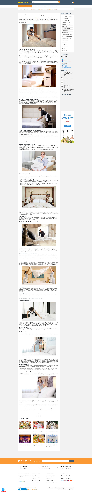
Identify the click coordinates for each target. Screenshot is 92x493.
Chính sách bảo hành (50, 478)
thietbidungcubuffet (45, 409)
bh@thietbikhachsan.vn (67, 67)
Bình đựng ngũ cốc (65, 40)
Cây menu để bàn (65, 30)
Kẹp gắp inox (64, 44)
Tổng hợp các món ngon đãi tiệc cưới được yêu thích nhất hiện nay (25, 432)
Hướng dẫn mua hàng (36, 482)
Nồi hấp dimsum (65, 18)
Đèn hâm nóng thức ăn (66, 28)
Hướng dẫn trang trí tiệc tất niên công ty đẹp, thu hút (38, 431)
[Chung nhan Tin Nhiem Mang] (32, 489)
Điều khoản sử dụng (36, 476)
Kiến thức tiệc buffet (36, 480)
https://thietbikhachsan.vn (31, 487)
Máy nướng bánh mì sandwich (67, 36)
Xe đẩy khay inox (65, 46)
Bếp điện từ (64, 48)
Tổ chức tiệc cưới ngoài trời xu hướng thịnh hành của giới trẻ (52, 431)
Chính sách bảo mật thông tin (52, 482)
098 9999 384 (65, 57)
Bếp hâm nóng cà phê (66, 22)
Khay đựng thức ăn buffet (66, 24)
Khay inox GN (64, 26)
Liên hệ (57, 6)
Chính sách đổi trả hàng (51, 480)
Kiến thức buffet (51, 6)
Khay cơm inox (64, 42)
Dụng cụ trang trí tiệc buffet (67, 34)
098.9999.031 (3, 491)
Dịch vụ (45, 6)
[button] (59, 2)
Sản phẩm (40, 6)
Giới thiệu (35, 6)
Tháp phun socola (65, 32)
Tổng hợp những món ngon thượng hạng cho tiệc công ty (38, 445)
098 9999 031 (65, 64)
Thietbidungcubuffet (50, 20)
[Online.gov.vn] (22, 489)
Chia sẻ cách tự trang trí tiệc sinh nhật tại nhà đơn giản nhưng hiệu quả (51, 446)
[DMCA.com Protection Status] (22, 481)
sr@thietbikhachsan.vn (67, 61)
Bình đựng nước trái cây (66, 20)
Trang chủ (20, 9)
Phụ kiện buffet (64, 50)
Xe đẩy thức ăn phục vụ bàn (66, 38)
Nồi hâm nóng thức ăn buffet (67, 16)
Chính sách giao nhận (50, 476)
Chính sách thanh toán (51, 475)
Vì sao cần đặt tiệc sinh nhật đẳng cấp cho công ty (24, 445)
